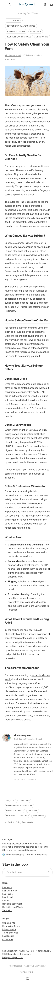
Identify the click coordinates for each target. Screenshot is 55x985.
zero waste (42, 37)
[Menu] (3, 4)
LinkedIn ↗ (31, 779)
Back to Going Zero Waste (20, 822)
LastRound (7, 897)
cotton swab (14, 20)
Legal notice (8, 936)
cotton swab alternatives (21, 26)
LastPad (6, 900)
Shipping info (8, 923)
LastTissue (7, 894)
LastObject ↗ (40, 966)
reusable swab (23, 331)
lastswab (35, 31)
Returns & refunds (11, 926)
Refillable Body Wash (12, 903)
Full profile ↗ (19, 779)
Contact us (7, 939)
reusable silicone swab (19, 117)
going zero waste (16, 31)
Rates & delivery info (37, 854)
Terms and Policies (27, 972)
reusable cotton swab (19, 37)
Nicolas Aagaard (13, 55)
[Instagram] (27, 978)
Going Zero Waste (29, 13)
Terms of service (10, 932)
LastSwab (7, 887)
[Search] (9, 4)
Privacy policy (9, 929)
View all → (7, 910)
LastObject (20, 966)
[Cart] (51, 4)
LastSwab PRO (9, 890)
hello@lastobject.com (12, 957)
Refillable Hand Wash (12, 907)
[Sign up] (48, 872)
